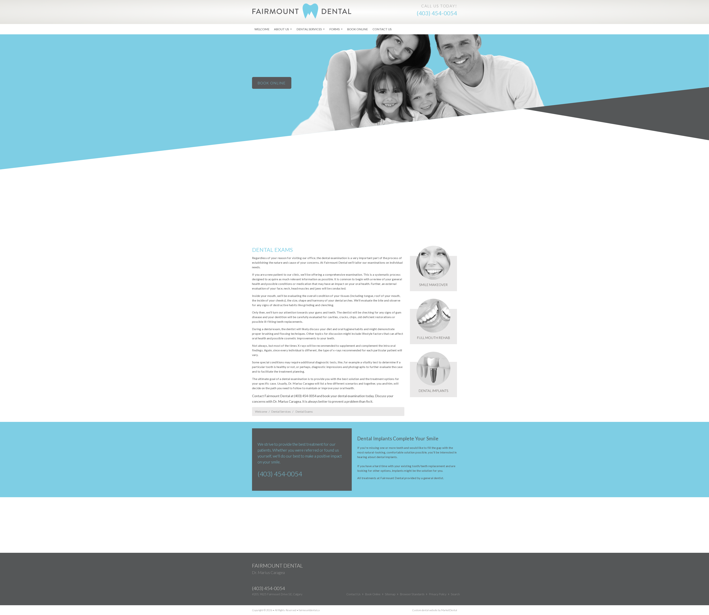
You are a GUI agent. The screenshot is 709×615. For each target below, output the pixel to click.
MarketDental (449, 610)
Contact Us (382, 29)
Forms (334, 29)
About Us (282, 29)
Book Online (357, 29)
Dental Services (309, 29)
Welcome (261, 29)
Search (455, 594)
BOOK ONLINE (272, 83)
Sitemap (390, 594)
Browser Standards (412, 594)
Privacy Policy (437, 594)
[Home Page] (302, 10)
